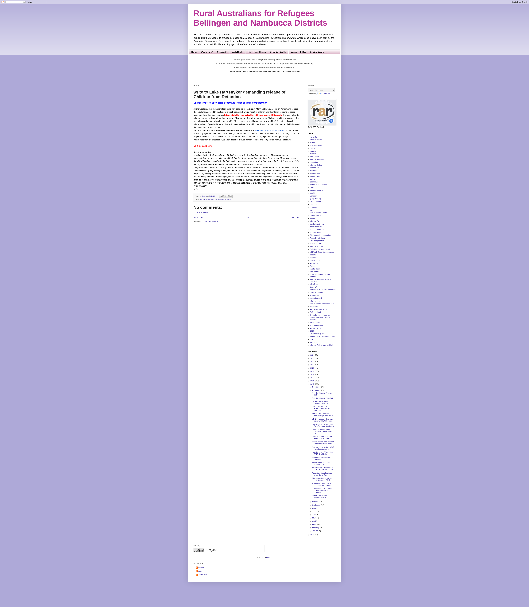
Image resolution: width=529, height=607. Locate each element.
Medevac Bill (315, 176)
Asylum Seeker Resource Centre (322, 304)
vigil (311, 210)
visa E (312, 193)
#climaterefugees (316, 325)
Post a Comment (203, 212)
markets (313, 151)
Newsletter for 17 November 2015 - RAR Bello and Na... (323, 453)
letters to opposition (317, 159)
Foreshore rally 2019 (318, 334)
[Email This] (220, 196)
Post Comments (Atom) (212, 221)
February (315, 528)
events (312, 218)
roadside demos (316, 145)
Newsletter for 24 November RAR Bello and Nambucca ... (323, 425)
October (315, 502)
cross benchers (315, 272)
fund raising (314, 157)
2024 (312, 355)
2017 (312, 378)
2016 (312, 381)
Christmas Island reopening (320, 235)
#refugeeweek (315, 328)
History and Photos (257, 52)
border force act (316, 298)
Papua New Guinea (317, 238)
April (314, 521)
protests (313, 154)
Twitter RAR (202, 575)
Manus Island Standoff (318, 185)
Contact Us (222, 52)
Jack (200, 571)
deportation (314, 255)
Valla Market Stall (316, 216)
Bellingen (313, 196)
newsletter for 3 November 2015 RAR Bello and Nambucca (322, 491)
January (315, 531)
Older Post (295, 217)
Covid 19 (313, 287)
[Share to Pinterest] (231, 196)
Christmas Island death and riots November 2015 (322, 479)
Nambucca (314, 306)
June (314, 515)
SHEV (312, 339)
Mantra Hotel (315, 269)
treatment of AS (315, 173)
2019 (312, 371)
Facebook (313, 171)
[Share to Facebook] (228, 196)
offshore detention (316, 202)
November (316, 390)
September (316, 505)
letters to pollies (225, 199)
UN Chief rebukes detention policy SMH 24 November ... (323, 420)
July (314, 512)
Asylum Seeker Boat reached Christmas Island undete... (323, 443)
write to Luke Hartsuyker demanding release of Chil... (323, 415)
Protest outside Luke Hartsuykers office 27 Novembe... (321, 409)
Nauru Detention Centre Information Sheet (321, 464)
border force (314, 162)
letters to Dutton (316, 165)
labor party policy (316, 190)
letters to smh (315, 301)
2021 (312, 365)
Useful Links (238, 52)
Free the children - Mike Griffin (323, 398)
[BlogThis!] (223, 196)
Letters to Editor (298, 52)
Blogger (269, 558)
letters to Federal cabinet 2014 (321, 345)
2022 (312, 362)
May (314, 518)
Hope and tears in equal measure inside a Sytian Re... (322, 431)
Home (194, 52)
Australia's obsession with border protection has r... (322, 484)
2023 (312, 358)
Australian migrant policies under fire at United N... (322, 474)
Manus (312, 142)
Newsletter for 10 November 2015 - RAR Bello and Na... (323, 469)
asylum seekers (316, 244)
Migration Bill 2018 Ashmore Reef (322, 337)
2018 (312, 375)
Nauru (312, 148)
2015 (312, 384)
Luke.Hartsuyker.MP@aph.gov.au (269, 130)
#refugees (314, 263)
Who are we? (207, 52)
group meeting (315, 199)
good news (314, 182)
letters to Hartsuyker (213, 199)
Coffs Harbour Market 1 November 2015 (320, 497)
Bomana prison (315, 232)
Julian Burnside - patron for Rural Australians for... (322, 438)
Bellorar (201, 567)
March (314, 524)
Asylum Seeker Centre (318, 213)
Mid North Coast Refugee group (322, 252)
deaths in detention (317, 224)
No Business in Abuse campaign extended (320, 402)
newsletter (314, 137)
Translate (326, 94)
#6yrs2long (314, 284)
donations (313, 258)
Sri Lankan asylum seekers (320, 315)
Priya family (314, 295)
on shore (313, 204)
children (202, 199)
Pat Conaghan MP (317, 241)
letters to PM (314, 221)
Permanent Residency (318, 309)
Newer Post (198, 217)
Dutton (312, 266)
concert (312, 188)
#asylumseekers (316, 227)
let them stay (314, 342)
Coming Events (317, 52)
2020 (312, 331)
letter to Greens (315, 323)
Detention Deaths (278, 52)
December (316, 387)
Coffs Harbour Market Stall (320, 249)
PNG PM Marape (316, 293)
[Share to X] (226, 196)
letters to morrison (316, 246)
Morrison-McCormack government (322, 290)
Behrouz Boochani (317, 230)
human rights (315, 261)
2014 (312, 535)
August (315, 508)
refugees (313, 207)
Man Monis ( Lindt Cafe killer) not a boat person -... (323, 448)
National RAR (315, 168)
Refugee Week (315, 312)
